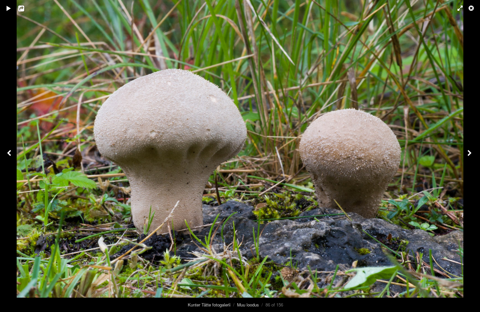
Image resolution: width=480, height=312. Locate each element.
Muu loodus (248, 305)
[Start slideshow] (9, 8)
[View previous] (10, 156)
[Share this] (26, 8)
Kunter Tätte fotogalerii (209, 305)
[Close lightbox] (472, 8)
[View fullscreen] (457, 8)
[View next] (470, 156)
